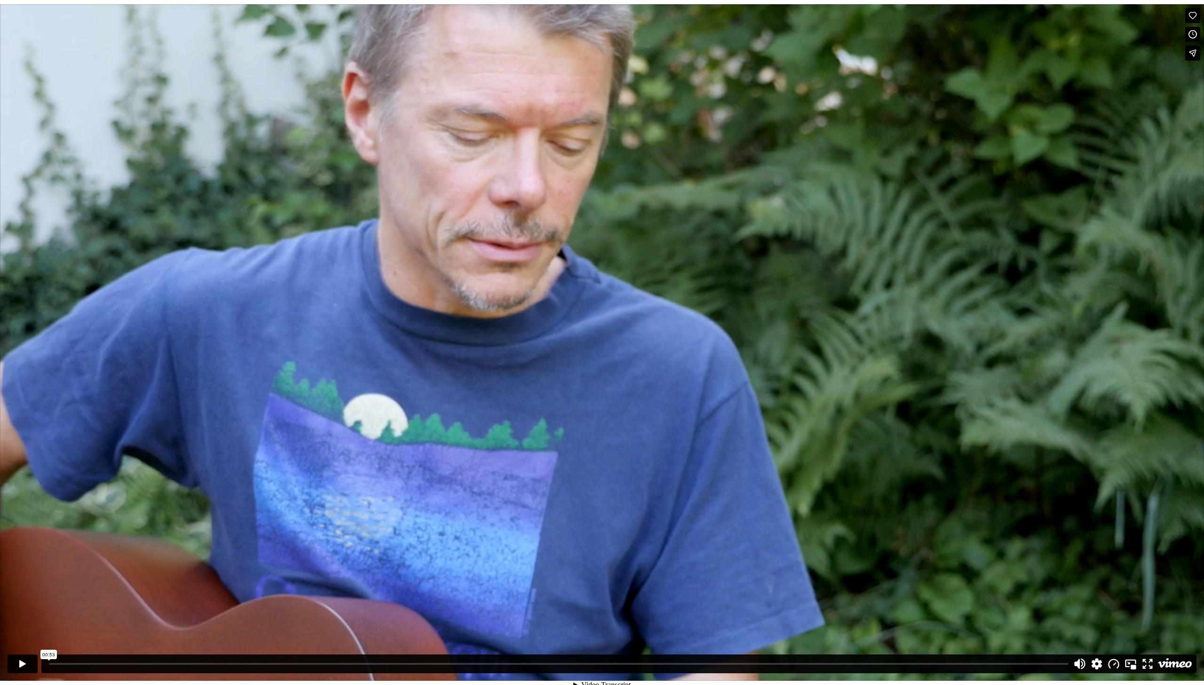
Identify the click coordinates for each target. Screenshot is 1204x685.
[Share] (1192, 53)
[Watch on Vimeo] (1175, 663)
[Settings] (1096, 663)
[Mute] (1079, 663)
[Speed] (1113, 663)
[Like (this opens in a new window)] (1192, 15)
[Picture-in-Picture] (1130, 663)
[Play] (23, 663)
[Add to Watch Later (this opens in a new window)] (1192, 34)
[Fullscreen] (1147, 663)
